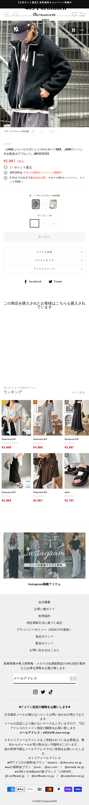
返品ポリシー (44, 636)
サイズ (44, 215)
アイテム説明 (44, 252)
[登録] (73, 678)
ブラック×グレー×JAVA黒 (35, 204)
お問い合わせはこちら (44, 650)
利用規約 (44, 616)
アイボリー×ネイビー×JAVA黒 (44, 204)
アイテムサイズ (44, 260)
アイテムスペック (44, 268)
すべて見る (78, 392)
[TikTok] (50, 692)
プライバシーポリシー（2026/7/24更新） (44, 629)
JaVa (7, 144)
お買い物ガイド (44, 609)
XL (54, 223)
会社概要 (44, 602)
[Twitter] (43, 692)
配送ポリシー (44, 643)
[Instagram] (35, 692)
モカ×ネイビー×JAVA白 (53, 204)
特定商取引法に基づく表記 (44, 622)
